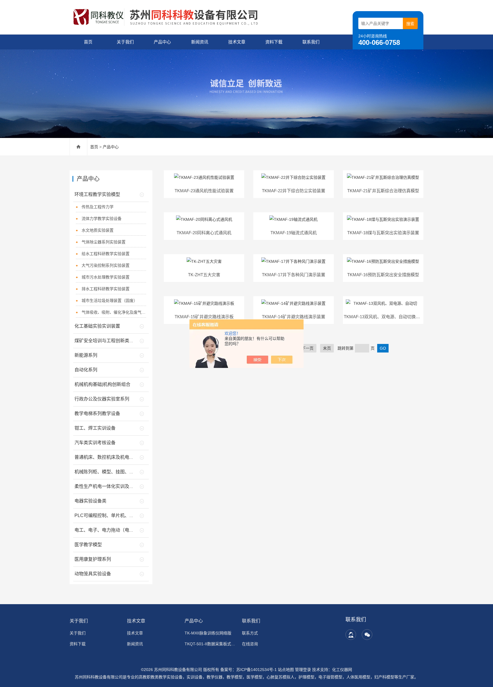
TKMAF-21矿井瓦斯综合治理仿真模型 (383, 190)
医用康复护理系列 (92, 559)
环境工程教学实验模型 (97, 194)
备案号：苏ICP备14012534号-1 (248, 669)
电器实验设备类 (90, 500)
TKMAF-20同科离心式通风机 (204, 232)
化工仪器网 (342, 669)
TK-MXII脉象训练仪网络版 (208, 633)
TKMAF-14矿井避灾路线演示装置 (293, 316)
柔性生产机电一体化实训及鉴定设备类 (113, 486)
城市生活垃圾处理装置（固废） (110, 300)
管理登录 (303, 669)
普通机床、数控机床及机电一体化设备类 (115, 457)
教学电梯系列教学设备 (97, 413)
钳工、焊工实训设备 (95, 428)
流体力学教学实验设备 (102, 218)
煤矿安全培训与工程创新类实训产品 (111, 340)
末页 (327, 348)
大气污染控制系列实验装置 (106, 265)
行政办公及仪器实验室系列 (101, 398)
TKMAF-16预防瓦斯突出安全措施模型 (383, 274)
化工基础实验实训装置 (97, 326)
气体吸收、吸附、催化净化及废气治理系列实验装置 (114, 312)
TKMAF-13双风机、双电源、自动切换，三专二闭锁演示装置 (401, 316)
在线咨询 (250, 644)
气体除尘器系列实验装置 (104, 242)
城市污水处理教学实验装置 (106, 277)
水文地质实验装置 (98, 230)
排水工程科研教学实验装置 (106, 289)
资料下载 (273, 41)
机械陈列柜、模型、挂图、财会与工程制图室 (120, 471)
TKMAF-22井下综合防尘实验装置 (293, 190)
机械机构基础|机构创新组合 (102, 384)
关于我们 (125, 41)
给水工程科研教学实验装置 (106, 253)
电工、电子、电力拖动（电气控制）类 (113, 530)
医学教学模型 (88, 544)
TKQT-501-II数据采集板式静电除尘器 (210, 644)
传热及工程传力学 (98, 207)
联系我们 (311, 41)
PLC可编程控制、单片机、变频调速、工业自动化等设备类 (133, 515)
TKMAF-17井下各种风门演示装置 (293, 274)
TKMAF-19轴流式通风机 (293, 232)
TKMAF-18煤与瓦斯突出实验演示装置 (383, 232)
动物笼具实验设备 (92, 573)
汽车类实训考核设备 (95, 442)
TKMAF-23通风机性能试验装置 (204, 190)
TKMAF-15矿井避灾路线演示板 (204, 316)
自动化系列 (85, 369)
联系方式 (250, 633)
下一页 (308, 348)
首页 (88, 41)
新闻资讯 (199, 41)
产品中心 (162, 41)
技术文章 (236, 41)
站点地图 (286, 669)
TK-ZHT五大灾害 (204, 274)
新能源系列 (85, 355)
